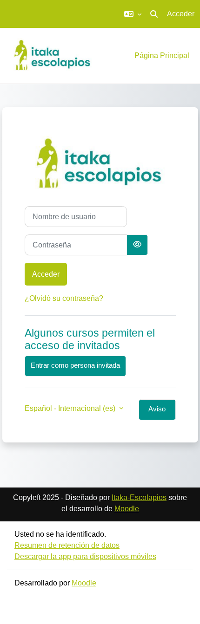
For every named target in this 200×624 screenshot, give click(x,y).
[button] (133, 14)
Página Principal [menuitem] (161, 55)
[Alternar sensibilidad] (137, 244)
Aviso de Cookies (157, 412)
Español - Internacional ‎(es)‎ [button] (71, 408)
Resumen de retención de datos (67, 545)
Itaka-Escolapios (139, 497)
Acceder (180, 14)
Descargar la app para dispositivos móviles (85, 556)
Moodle (126, 509)
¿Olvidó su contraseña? (64, 298)
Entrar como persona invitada (75, 365)
